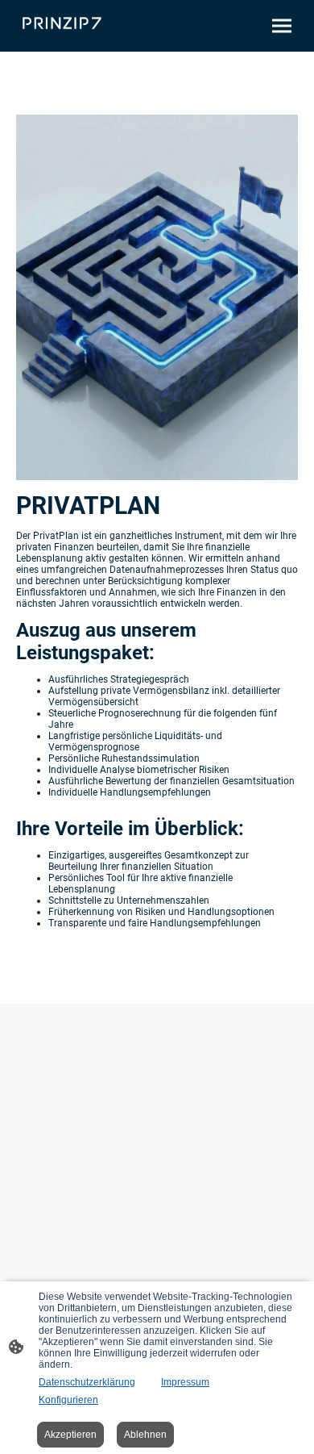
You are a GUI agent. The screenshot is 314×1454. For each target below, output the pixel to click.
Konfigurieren (68, 1400)
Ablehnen (145, 1434)
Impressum (185, 1382)
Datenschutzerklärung (87, 1382)
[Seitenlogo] (62, 23)
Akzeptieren (70, 1434)
